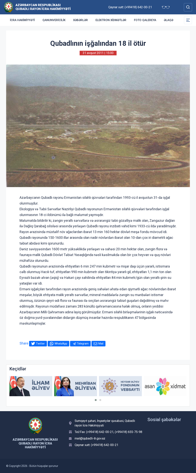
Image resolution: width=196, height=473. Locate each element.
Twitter (40, 343)
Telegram (83, 343)
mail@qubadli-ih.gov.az (90, 438)
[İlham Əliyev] (30, 386)
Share (24, 343)
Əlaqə (168, 20)
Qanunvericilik (53, 20)
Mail (100, 343)
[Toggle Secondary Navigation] (188, 20)
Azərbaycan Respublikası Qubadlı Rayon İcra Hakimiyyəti (43, 7)
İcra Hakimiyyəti (22, 20)
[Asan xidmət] (165, 386)
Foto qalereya (145, 20)
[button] (95, 400)
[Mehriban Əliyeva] (75, 386)
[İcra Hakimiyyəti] (8, 7)
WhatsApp (61, 343)
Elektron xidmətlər (111, 20)
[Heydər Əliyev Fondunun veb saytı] (120, 386)
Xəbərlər (80, 20)
